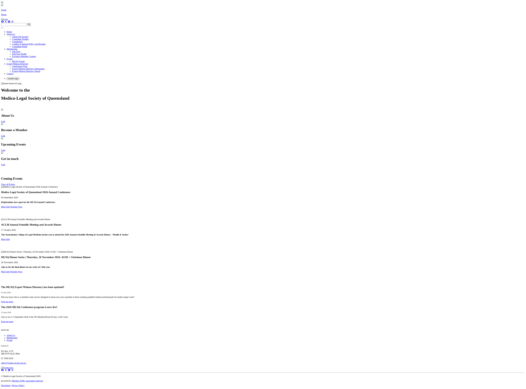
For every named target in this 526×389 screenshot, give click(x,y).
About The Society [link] (20, 37)
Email (3, 10)
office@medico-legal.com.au (13, 363)
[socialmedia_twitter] (5, 22)
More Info (5, 207)
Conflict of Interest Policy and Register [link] (29, 44)
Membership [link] (12, 49)
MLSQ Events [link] (18, 61)
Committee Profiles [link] (20, 39)
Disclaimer (5, 385)
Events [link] (9, 59)
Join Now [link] (16, 51)
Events (9, 340)
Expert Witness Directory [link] (17, 64)
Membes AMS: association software (27, 381)
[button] (7, 302)
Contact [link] (10, 74)
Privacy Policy (18, 385)
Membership (12, 338)
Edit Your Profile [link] (19, 54)
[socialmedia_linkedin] (9, 22)
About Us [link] (11, 34)
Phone (4, 14)
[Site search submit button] (29, 24)
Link (3, 121)
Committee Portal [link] (19, 46)
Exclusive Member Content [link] (24, 56)
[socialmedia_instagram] (12, 22)
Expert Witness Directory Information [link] (28, 69)
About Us (11, 335)
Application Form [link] (19, 66)
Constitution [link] (17, 41)
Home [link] (9, 32)
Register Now (16, 207)
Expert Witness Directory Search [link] (26, 71)
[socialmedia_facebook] (2, 22)
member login (13, 79)
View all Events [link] (8, 184)
